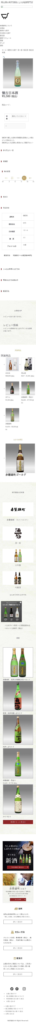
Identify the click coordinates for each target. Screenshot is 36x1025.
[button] (18, 22)
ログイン (23, 328)
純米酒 (26, 50)
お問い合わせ (10, 1001)
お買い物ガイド (11, 993)
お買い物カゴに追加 (13, 130)
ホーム (4, 50)
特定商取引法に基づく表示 (15, 998)
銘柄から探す (12, 50)
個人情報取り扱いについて (15, 996)
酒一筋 (20, 50)
